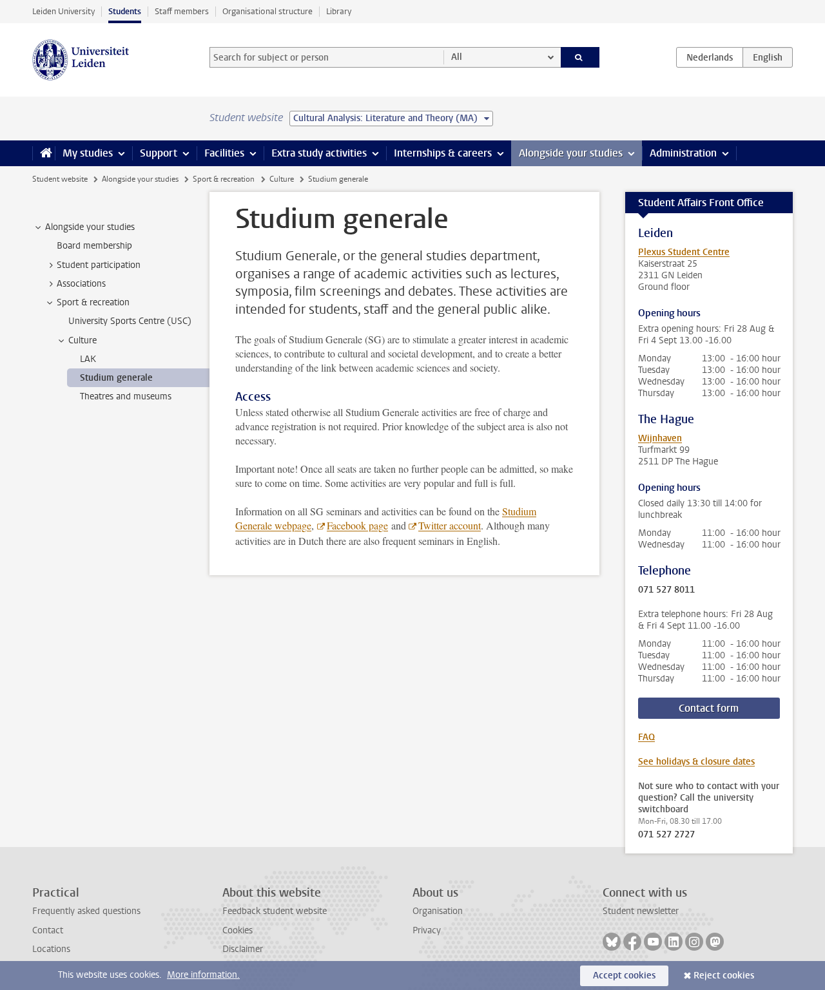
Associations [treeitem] (81, 284)
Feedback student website (274, 911)
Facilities (224, 153)
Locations (51, 949)
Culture (281, 179)
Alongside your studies (571, 153)
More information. (203, 975)
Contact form (709, 708)
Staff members (182, 11)
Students (124, 11)
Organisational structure (267, 11)
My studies (88, 153)
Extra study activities (319, 153)
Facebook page (357, 525)
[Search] (580, 57)
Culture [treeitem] (82, 340)
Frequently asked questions (86, 911)
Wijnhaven (660, 438)
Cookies (237, 930)
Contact (47, 930)
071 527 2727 (666, 835)
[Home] (43, 153)
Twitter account (449, 525)
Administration (683, 153)
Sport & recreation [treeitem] (93, 302)
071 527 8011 (666, 590)
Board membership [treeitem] (94, 246)
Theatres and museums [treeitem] (125, 396)
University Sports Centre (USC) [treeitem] (129, 321)
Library (338, 11)
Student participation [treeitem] (99, 265)
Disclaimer (242, 949)
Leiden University (63, 11)
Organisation (437, 911)
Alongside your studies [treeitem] (90, 227)
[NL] (709, 57)
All (456, 57)
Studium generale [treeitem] (116, 378)
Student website (60, 179)
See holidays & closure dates (696, 762)
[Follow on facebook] (632, 942)
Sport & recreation (224, 179)
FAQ (646, 737)
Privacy (426, 930)
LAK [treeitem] (88, 359)
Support (158, 153)
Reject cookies (724, 975)
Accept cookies (624, 975)
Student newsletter (641, 911)
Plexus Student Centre (684, 252)
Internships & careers (443, 153)
